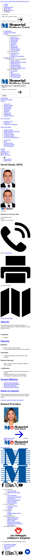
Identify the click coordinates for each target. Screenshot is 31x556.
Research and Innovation (13, 522)
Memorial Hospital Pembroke (11, 384)
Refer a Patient (11, 520)
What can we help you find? (9, 16)
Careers (6, 5)
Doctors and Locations (10, 32)
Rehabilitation (7, 114)
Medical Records (8, 133)
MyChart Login (9, 10)
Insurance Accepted (9, 144)
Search (4, 95)
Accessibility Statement (10, 544)
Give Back (8, 8)
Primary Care (7, 113)
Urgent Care (7, 123)
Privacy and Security (9, 546)
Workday (9, 514)
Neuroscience (7, 108)
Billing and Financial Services (12, 131)
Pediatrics (6, 111)
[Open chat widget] (27, 551)
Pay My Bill (7, 140)
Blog (5, 141)
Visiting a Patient (8, 130)
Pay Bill (6, 4)
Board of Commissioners (13, 500)
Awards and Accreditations (14, 497)
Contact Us (7, 549)
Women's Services (8, 115)
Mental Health (7, 107)
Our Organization (11, 495)
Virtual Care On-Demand (10, 124)
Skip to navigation (16, 1)
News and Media (11, 491)
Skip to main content (6, 1)
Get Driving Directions (7, 318)
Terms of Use (7, 547)
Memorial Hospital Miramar (11, 383)
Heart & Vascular (8, 105)
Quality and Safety (12, 503)
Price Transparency (9, 146)
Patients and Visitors (9, 57)
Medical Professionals (13, 517)
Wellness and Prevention (13, 492)
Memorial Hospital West (10, 385)
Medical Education (12, 519)
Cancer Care (7, 104)
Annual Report (11, 498)
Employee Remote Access (14, 513)
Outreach (9, 508)
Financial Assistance (9, 136)
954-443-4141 (8, 253)
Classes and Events (9, 134)
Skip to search (25, 1)
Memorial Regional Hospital (11, 387)
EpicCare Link (11, 525)
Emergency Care (8, 121)
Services (6, 34)
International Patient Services (11, 137)
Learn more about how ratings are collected (12, 400)
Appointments (7, 31)
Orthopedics (7, 110)
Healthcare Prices (8, 7)
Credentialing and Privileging (15, 523)
